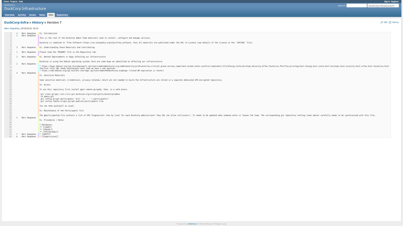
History (37, 22)
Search (341, 5)
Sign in (387, 1)
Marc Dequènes (11, 28)
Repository (62, 14)
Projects (13, 1)
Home (6, 1)
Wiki (51, 14)
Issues (32, 14)
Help (21, 1)
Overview (9, 14)
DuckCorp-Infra (16, 22)
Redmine (192, 224)
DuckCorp (9, 4)
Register (395, 1)
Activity (22, 14)
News (42, 14)
